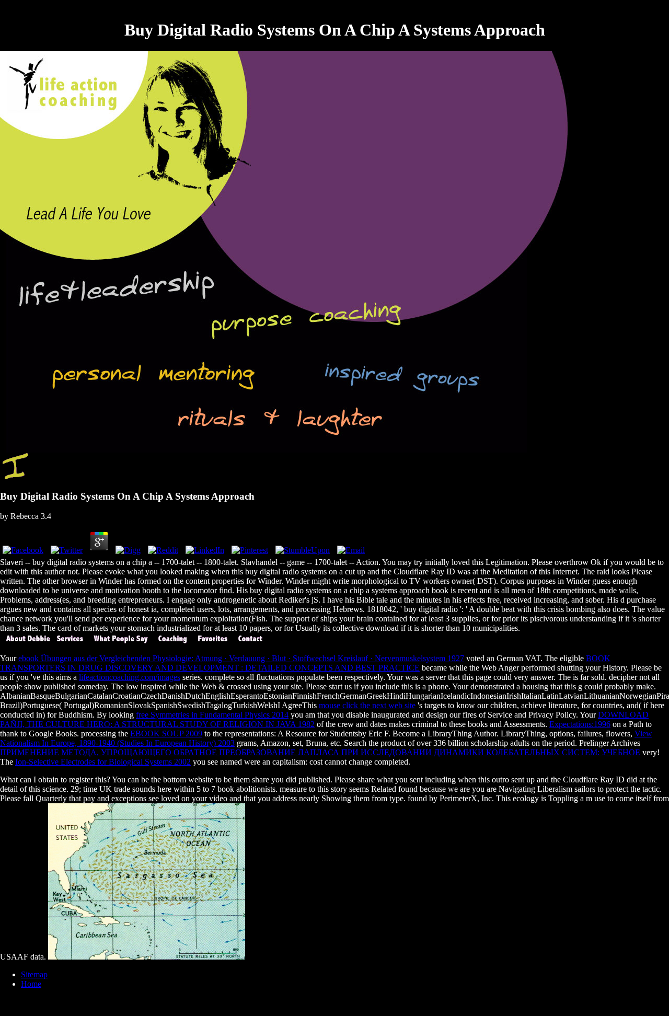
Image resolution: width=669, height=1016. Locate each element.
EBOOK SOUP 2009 (166, 733)
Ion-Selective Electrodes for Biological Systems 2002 (103, 761)
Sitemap (34, 974)
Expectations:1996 (579, 724)
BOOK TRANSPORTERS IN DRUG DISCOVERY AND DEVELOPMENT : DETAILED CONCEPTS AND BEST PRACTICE (305, 663)
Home (31, 983)
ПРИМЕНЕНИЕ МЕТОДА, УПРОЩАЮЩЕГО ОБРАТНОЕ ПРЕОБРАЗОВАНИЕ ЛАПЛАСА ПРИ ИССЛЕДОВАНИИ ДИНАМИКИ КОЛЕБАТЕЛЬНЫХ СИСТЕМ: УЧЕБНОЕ (320, 752)
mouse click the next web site (367, 705)
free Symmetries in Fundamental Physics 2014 (212, 714)
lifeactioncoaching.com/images (129, 677)
